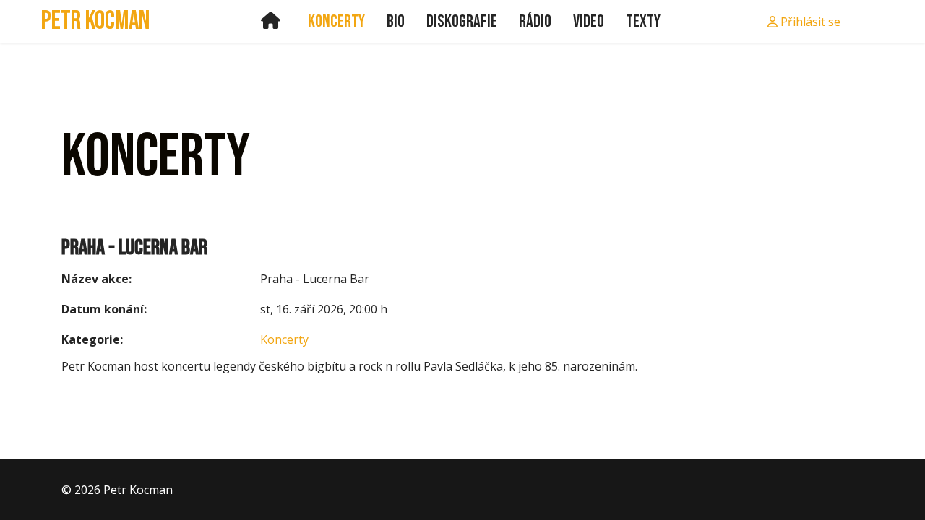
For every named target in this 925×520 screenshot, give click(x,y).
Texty (643, 21)
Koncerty (336, 21)
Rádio (535, 21)
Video (588, 21)
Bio (396, 21)
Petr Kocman (95, 22)
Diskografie (461, 21)
